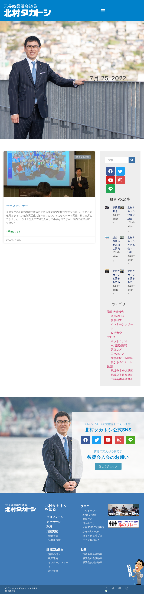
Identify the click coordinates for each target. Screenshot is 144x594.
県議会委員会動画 (122, 375)
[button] (103, 10)
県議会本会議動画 (122, 370)
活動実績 (52, 531)
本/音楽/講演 (119, 345)
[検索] (132, 160)
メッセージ (54, 521)
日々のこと (118, 354)
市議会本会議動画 (122, 379)
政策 (49, 526)
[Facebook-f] (106, 588)
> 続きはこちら (13, 231)
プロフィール (55, 517)
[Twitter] (120, 171)
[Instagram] (120, 180)
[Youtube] (110, 180)
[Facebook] (110, 171)
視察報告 (116, 320)
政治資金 (116, 332)
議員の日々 (118, 316)
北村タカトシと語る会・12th (131, 245)
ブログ (111, 337)
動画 (110, 366)
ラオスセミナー (17, 206)
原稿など (116, 349)
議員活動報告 (115, 311)
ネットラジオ (119, 341)
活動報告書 (54, 539)
